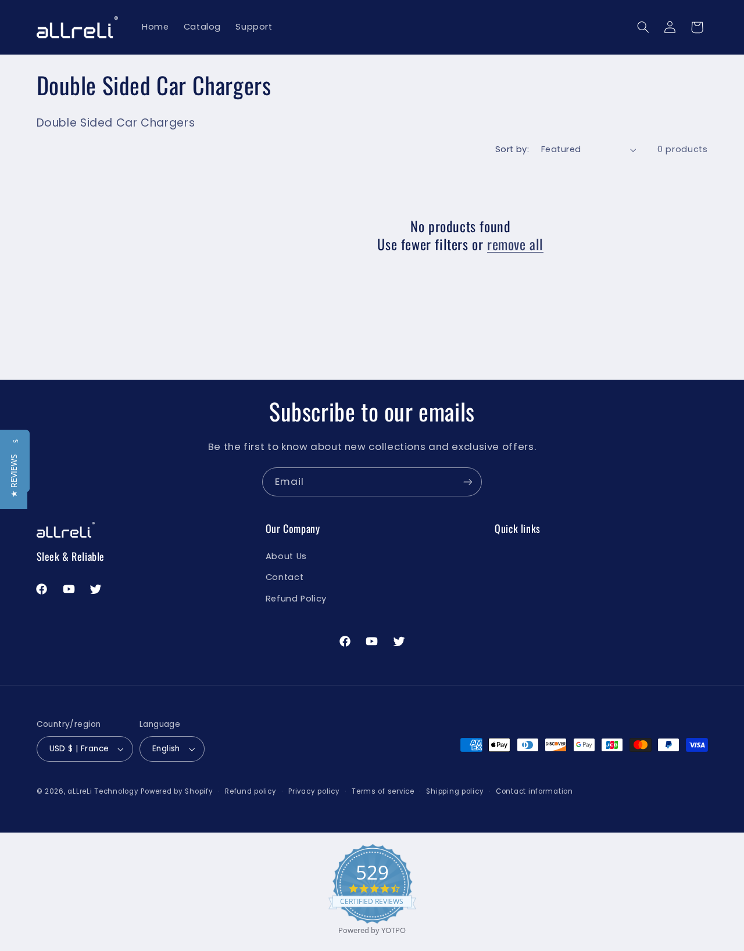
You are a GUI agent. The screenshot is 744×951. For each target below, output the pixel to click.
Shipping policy (455, 791)
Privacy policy (313, 791)
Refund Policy (296, 598)
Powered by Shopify (177, 791)
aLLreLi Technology (102, 791)
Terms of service (383, 791)
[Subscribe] (468, 481)
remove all (515, 244)
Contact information (534, 791)
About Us (286, 556)
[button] (642, 27)
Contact (284, 577)
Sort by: (512, 149)
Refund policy (251, 791)
